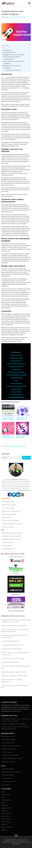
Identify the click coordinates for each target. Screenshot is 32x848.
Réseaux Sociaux (21, 446)
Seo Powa (22, 17)
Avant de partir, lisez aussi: (13, 70)
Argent (3, 792)
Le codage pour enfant (16, 394)
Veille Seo (4, 824)
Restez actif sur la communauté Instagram (13, 62)
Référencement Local (16, 355)
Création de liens (16, 369)
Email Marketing (5, 800)
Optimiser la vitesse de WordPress (16, 386)
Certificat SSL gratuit (16, 389)
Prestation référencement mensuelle (16, 375)
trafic (20, 88)
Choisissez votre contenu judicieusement (11, 58)
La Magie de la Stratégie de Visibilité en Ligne (13, 676)
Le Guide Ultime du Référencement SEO (12, 645)
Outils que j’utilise (16, 392)
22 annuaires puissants (16, 377)
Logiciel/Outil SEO (6, 808)
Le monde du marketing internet (10, 662)
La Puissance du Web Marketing (10, 641)
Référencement (5, 816)
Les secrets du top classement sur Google (13, 658)
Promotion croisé (9, 52)
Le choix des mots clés (16, 361)
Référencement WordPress (16, 366)
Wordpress (4, 830)
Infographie (4, 805)
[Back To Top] (16, 836)
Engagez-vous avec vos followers (14, 55)
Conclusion (7, 68)
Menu (29, 3)
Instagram (3, 77)
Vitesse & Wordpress (7, 827)
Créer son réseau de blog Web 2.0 (16, 363)
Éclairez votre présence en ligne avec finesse (13, 672)
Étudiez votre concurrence (11, 66)
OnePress (21, 842)
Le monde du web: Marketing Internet (11, 649)
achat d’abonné (13, 188)
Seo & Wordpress (6, 821)
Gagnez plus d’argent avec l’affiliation (12, 533)
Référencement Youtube (16, 358)
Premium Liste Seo (6, 813)
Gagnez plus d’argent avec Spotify (11, 536)
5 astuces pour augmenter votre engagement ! (14, 625)
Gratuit (3, 802)
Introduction (7, 50)
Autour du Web (5, 794)
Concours (4, 797)
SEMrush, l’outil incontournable (16, 372)
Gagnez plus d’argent (16, 383)
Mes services (5, 784)
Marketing (11, 446)
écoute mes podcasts (24, 490)
